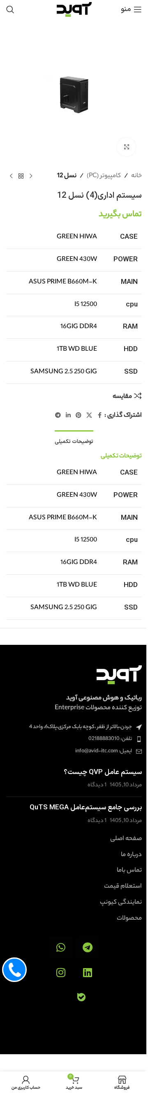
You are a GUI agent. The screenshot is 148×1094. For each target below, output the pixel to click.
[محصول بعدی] (11, 176)
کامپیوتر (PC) (104, 176)
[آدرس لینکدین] (68, 416)
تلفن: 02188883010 (110, 739)
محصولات (129, 919)
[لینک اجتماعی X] (89, 416)
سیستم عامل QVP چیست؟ (103, 772)
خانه (136, 176)
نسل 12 (66, 176)
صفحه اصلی (126, 839)
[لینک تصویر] (119, 674)
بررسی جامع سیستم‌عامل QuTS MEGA (86, 807)
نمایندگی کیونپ (121, 903)
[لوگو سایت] (74, 9)
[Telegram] (87, 947)
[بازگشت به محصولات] (21, 176)
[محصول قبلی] (31, 176)
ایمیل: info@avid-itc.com (103, 751)
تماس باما (129, 871)
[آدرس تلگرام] (58, 416)
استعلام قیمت (123, 887)
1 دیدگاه (97, 785)
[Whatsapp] (60, 947)
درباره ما (131, 855)
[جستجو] (10, 9)
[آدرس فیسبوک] (99, 416)
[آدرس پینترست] (78, 416)
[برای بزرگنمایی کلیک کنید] (126, 147)
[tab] (74, 441)
